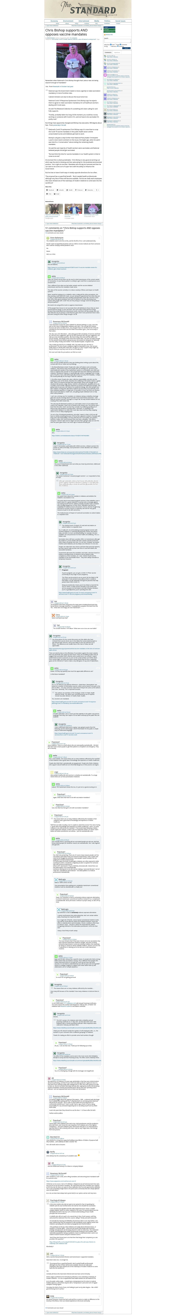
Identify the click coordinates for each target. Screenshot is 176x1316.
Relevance (114, 46)
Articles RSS (109, 34)
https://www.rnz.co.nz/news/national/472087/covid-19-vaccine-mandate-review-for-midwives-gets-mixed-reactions (72, 268)
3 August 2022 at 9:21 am (56, 239)
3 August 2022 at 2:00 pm (63, 627)
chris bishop (55, 39)
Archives (87, 23)
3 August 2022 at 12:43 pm (64, 796)
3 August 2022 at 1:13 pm (57, 1175)
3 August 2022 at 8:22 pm (69, 568)
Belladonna (115, 67)
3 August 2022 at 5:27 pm (62, 683)
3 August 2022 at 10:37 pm (65, 881)
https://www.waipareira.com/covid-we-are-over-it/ (61, 1181)
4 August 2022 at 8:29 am (67, 911)
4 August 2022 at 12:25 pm (65, 1069)
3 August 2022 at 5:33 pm (63, 712)
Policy (76, 23)
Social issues (120, 21)
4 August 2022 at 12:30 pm (65, 1044)
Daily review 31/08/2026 (113, 88)
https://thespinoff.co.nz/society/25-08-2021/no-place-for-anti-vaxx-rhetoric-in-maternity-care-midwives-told (73, 1242)
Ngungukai (116, 105)
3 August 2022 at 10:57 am (57, 1153)
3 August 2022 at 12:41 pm (61, 816)
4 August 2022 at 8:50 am (63, 1054)
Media (96, 21)
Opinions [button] (117, 52)
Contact (118, 23)
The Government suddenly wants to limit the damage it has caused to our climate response (118, 76)
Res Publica (115, 70)
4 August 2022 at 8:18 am (63, 1015)
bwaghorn (113, 74)
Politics (107, 21)
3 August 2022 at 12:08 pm (63, 785)
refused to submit (65, 1006)
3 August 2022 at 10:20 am (60, 323)
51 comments (73, 38)
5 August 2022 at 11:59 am (57, 1255)
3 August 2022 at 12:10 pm (63, 431)
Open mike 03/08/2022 (52, 25)
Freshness (121, 46)
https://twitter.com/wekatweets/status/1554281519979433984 (70, 435)
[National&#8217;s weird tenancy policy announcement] (54, 209)
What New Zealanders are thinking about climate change (86, 25)
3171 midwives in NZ (69, 1003)
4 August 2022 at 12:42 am (67, 896)
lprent (108, 55)
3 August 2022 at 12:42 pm (63, 806)
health (65, 39)
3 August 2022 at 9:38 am (58, 278)
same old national (83, 39)
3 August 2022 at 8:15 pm (69, 523)
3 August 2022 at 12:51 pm (60, 1122)
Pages (117, 44)
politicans (75, 39)
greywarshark (115, 63)
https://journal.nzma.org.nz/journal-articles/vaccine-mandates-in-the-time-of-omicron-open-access (74, 649)
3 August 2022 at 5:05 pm (62, 840)
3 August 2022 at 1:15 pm (63, 444)
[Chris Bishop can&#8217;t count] (93, 209)
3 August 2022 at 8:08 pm (65, 725)
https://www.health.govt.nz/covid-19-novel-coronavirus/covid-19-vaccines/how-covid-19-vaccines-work (74, 734)
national (70, 39)
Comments (124, 44)
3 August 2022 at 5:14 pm (66, 474)
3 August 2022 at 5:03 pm (65, 462)
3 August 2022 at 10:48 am (57, 1138)
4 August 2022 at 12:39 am (67, 976)
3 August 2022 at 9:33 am (58, 263)
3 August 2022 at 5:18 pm (68, 494)
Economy (54, 21)
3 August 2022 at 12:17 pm (59, 1164)
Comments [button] (108, 52)
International (84, 21)
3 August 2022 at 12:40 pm (60, 1098)
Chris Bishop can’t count (91, 215)
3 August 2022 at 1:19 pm (62, 616)
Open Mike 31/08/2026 (112, 57)
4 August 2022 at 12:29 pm (70, 939)
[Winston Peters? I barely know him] (73, 209)
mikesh (113, 59)
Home (57, 23)
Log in (106, 27)
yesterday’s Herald (59, 125)
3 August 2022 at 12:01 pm (61, 773)
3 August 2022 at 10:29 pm (64, 853)
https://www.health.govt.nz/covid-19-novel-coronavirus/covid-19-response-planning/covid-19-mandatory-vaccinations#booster (74, 702)
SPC (112, 55)
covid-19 (61, 39)
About (67, 23)
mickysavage (51, 38)
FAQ (96, 23)
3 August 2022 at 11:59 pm (57, 1202)
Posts (113, 44)
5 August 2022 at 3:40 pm (57, 1297)
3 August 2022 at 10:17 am (58, 743)
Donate (106, 29)
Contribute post (109, 32)
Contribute (107, 23)
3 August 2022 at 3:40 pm (61, 986)
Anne (108, 74)
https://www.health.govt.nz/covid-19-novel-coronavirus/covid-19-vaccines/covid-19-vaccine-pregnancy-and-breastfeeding (78, 593)
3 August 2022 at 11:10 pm (65, 957)
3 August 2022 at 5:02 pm (61, 670)
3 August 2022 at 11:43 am (61, 361)
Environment (68, 21)
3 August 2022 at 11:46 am (61, 603)
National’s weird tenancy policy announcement (52, 215)
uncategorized (92, 39)
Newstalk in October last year (63, 86)
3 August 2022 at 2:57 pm (59, 637)
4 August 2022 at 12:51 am (63, 1001)
